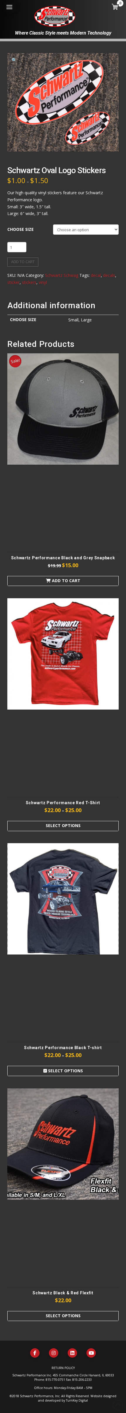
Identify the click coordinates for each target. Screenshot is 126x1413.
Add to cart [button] (65, 580)
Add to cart (23, 261)
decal (96, 275)
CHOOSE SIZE (20, 229)
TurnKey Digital (77, 1400)
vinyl (43, 282)
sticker (13, 282)
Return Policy (63, 1368)
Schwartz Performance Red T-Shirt (63, 802)
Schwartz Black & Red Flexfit (63, 1293)
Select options (63, 825)
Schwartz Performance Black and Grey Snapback (63, 557)
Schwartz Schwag (61, 275)
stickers (29, 282)
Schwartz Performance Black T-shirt (63, 1047)
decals (109, 275)
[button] (9, 7)
